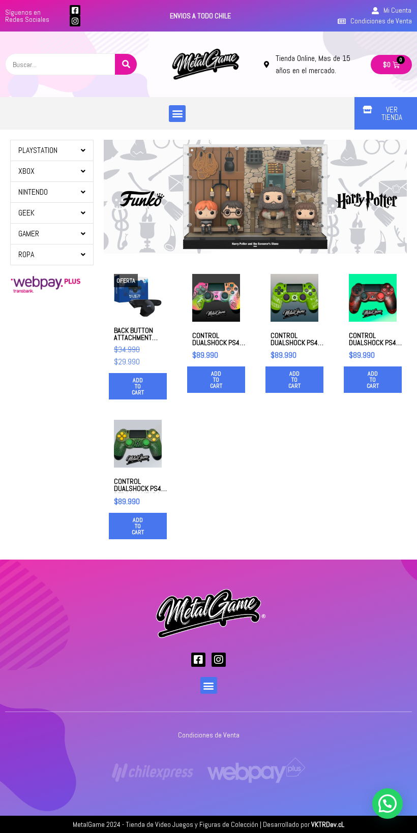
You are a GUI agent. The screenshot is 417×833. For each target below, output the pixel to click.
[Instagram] (75, 21)
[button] (177, 113)
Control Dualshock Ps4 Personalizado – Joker (375, 346)
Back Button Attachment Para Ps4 (133, 337)
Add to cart (138, 386)
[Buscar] (126, 64)
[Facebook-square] (75, 10)
